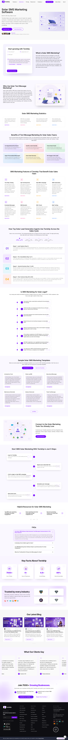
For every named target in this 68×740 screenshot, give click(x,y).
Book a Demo (57, 1)
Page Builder (22, 729)
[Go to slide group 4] (35, 643)
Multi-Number (22, 712)
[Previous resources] (31, 519)
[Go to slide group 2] (34, 519)
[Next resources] (37, 519)
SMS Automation (22, 710)
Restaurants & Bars (34, 720)
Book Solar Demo (18, 29)
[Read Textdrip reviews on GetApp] (10, 601)
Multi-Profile (22, 716)
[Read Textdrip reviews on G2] (5, 601)
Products (43, 712)
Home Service (33, 710)
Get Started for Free (27, 367)
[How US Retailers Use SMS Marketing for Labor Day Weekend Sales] (12, 622)
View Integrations (40, 436)
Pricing (27, 1)
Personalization (22, 724)
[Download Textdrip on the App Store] (7, 724)
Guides (43, 718)
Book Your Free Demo (40, 367)
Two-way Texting (23, 720)
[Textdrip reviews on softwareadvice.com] (41, 600)
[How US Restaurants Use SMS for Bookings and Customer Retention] (34, 622)
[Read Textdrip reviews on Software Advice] (15, 601)
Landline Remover (23, 731)
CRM (32, 724)
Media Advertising (34, 718)
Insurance (32, 708)
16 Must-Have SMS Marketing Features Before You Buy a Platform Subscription (55, 632)
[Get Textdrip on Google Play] (7, 726)
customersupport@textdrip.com (58, 709)
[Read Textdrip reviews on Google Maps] (63, 721)
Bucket (21, 722)
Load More (34, 411)
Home (43, 708)
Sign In (64, 1)
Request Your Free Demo (41, 696)
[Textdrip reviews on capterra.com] (41, 592)
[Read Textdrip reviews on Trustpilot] (18, 601)
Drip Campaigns (22, 708)
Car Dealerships (33, 714)
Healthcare (33, 722)
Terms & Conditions (12, 64)
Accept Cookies (61, 738)
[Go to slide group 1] (33, 519)
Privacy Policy (19, 64)
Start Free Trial (49, 1)
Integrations (44, 720)
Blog (43, 714)
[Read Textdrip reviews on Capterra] (7, 601)
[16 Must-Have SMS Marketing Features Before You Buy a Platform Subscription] (55, 622)
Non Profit (32, 729)
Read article (7, 639)
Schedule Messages (23, 714)
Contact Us (44, 716)
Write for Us (44, 722)
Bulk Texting (22, 718)
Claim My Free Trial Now (25, 696)
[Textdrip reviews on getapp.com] (56, 592)
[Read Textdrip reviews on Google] (13, 601)
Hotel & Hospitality (34, 716)
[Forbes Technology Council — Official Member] (55, 729)
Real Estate (33, 712)
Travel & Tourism (34, 731)
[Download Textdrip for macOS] (7, 729)
